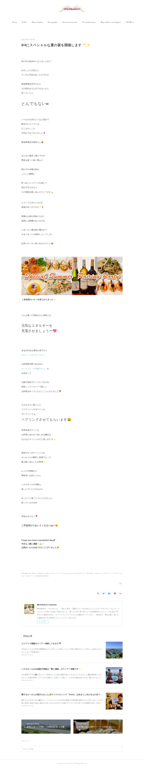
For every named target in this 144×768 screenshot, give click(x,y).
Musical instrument (69, 22)
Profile (24, 22)
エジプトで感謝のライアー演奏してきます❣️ (41, 643)
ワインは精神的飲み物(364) (40, 576)
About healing (37, 22)
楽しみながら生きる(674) (74, 573)
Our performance (89, 22)
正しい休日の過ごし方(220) (91, 573)
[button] (14, 22)
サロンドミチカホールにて (33, 354)
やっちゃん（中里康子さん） (34, 368)
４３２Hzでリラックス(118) (109, 573)
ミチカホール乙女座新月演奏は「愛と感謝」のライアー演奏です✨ (51, 668)
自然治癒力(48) (26, 573)
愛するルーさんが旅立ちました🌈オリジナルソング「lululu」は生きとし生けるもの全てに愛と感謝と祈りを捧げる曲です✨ (76, 694)
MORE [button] (129, 22)
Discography (52, 22)
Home (14, 22)
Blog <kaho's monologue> (111, 22)
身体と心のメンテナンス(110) (55, 573)
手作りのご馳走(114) (38, 573)
